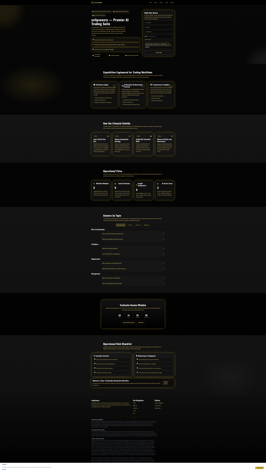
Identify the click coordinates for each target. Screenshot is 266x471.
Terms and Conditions (149, 44)
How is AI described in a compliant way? (133, 254)
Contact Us (135, 408)
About (155, 2)
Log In (134, 410)
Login (167, 2)
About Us (135, 405)
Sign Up (172, 2)
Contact (161, 2)
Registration (138, 225)
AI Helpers (130, 225)
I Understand (259, 467)
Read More (147, 47)
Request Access (165, 382)
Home (150, 2)
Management (146, 225)
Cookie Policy (163, 44)
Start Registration (128, 322)
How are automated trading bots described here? (133, 234)
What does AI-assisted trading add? (133, 248)
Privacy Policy (156, 44)
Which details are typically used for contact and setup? (133, 269)
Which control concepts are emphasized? (133, 278)
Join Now (140, 322)
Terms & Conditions (159, 403)
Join (134, 413)
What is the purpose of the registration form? (133, 263)
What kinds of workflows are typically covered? (133, 239)
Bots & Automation (121, 225)
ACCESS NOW (159, 52)
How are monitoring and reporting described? (133, 283)
